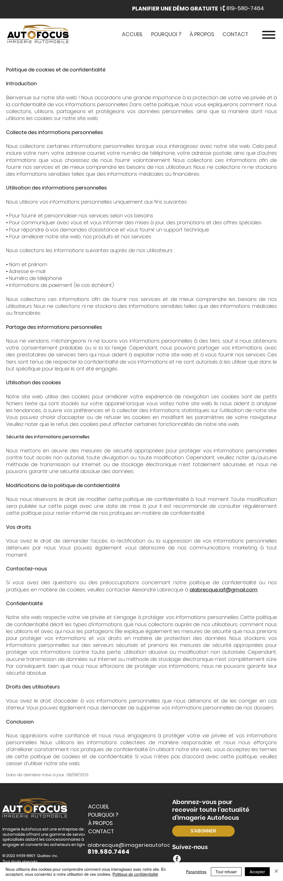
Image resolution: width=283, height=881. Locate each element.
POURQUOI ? (103, 815)
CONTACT (101, 831)
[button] (177, 8)
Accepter (257, 871)
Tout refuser (226, 871)
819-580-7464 (245, 8)
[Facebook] (177, 859)
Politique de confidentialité (135, 874)
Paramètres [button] (196, 871)
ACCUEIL (98, 806)
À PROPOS (100, 823)
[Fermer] (276, 872)
